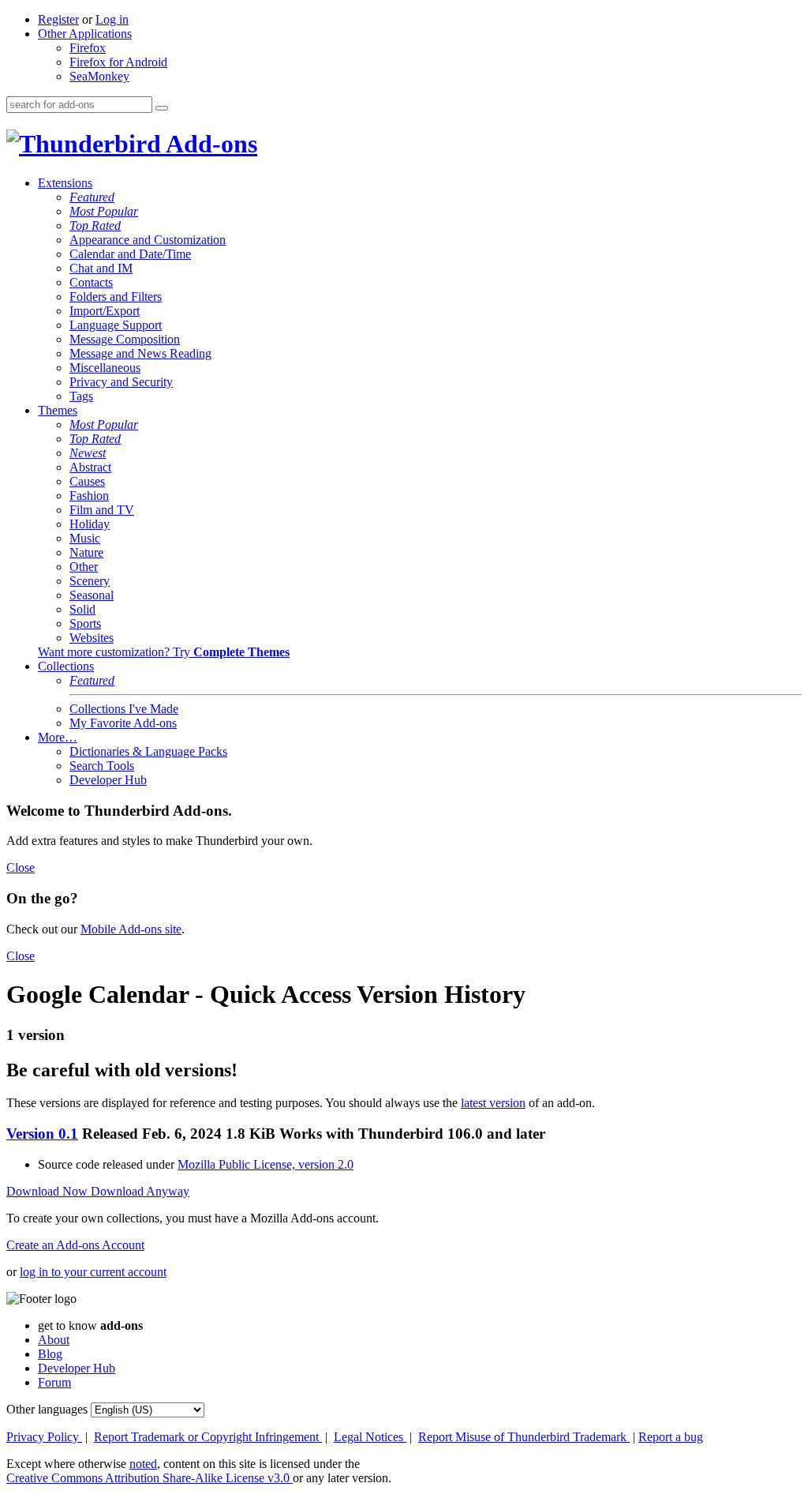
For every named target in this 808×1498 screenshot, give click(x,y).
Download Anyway (140, 1191)
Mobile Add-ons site (130, 929)
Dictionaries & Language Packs (148, 751)
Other (83, 566)
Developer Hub (108, 780)
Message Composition (124, 339)
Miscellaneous (104, 367)
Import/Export (104, 310)
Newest (87, 453)
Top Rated (95, 225)
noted (143, 1463)
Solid (82, 609)
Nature (86, 552)
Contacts (91, 282)
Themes (57, 410)
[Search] (161, 108)
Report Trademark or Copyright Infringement (208, 1437)
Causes (87, 481)
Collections (66, 666)
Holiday (89, 524)
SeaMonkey (99, 76)
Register (58, 19)
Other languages (47, 1409)
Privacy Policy (44, 1437)
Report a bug (670, 1437)
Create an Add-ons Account (75, 1245)
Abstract (90, 467)
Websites (91, 637)
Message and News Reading (140, 353)
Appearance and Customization (147, 239)
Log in (112, 19)
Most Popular (103, 211)
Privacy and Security (121, 382)
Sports (85, 623)
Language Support (115, 325)
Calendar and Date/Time (130, 254)
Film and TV (101, 509)
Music (84, 538)
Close (20, 867)
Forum (54, 1382)
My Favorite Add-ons (123, 723)
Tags (81, 396)
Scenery (89, 581)
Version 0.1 (42, 1133)
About (53, 1339)
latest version (493, 1102)
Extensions (65, 183)
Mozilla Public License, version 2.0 (266, 1164)
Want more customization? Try (164, 652)
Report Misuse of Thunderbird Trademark (524, 1437)
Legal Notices (370, 1437)
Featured (91, 197)
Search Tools (101, 765)
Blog (50, 1354)
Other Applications (85, 33)
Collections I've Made (123, 708)
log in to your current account (93, 1271)
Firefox (87, 47)
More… (57, 737)
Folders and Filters (115, 296)
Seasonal (91, 595)
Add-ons (209, 144)
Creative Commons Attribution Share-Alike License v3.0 (149, 1478)
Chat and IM (101, 268)
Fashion (89, 495)
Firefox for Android (118, 62)
